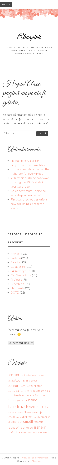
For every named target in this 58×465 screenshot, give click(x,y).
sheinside (14, 432)
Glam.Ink (36, 461)
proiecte (13, 421)
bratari (38, 385)
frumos (12, 400)
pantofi (19, 417)
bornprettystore (20, 385)
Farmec (29, 395)
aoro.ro (38, 375)
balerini (26, 380)
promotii (26, 421)
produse (45, 416)
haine (32, 400)
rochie (24, 427)
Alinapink (29, 37)
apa (42, 375)
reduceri (13, 427)
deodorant (20, 395)
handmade (19, 406)
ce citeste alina (41, 390)
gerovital (22, 400)
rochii (32, 427)
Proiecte (16, 279)
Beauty (15, 262)
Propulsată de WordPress (34, 457)
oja (41, 412)
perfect (27, 416)
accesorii (14, 375)
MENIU (6, 4)
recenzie (38, 421)
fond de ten (40, 395)
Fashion (16, 258)
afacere (32, 375)
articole (11, 381)
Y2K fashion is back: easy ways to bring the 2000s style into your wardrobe (30, 182)
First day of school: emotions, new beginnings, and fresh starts (29, 204)
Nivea (28, 412)
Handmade (18, 288)
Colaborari (18, 266)
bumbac (11, 391)
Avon (18, 380)
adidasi (25, 375)
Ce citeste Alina (21, 275)
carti (30, 390)
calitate (21, 390)
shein (41, 427)
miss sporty (17, 412)
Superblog (17, 284)
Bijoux (34, 380)
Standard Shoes (28, 432)
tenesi (46, 432)
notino (35, 412)
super (39, 432)
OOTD (15, 292)
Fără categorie (20, 271)
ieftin (34, 407)
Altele (15, 253)
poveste (36, 417)
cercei (11, 395)
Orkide (11, 416)
